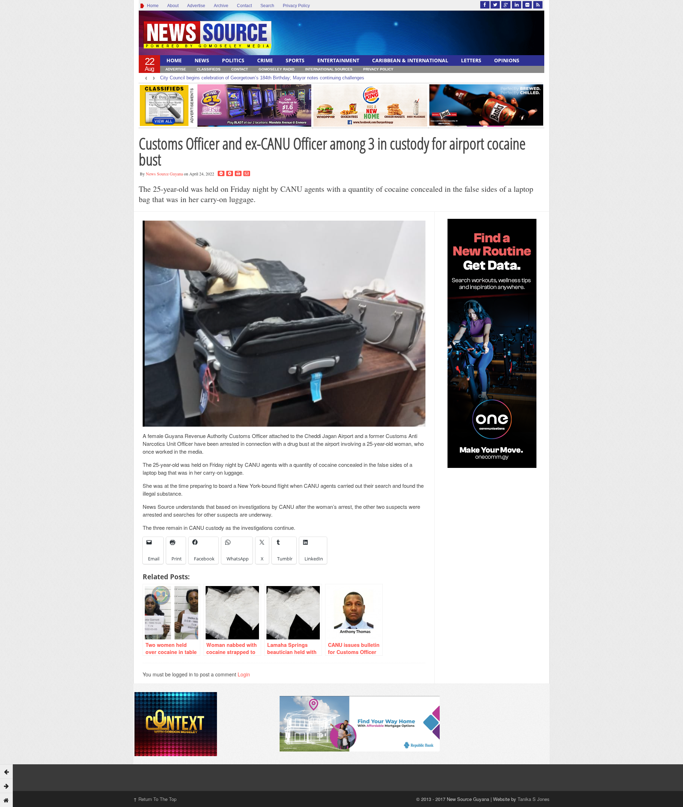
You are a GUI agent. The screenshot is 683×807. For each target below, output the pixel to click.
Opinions (506, 60)
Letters (471, 60)
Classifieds (209, 69)
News (202, 60)
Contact (244, 5)
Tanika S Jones (534, 799)
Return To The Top (154, 799)
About (173, 5)
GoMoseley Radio (277, 69)
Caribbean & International (410, 60)
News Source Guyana (164, 173)
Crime (265, 60)
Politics (233, 60)
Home (152, 5)
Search (267, 5)
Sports (295, 60)
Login (244, 674)
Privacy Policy (296, 5)
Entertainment (338, 60)
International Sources (329, 69)
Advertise (196, 5)
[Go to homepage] (6, 800)
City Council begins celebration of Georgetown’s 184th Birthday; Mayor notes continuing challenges (262, 77)
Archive (221, 5)
